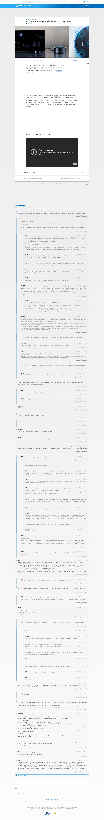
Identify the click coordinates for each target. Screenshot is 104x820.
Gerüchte (52, 183)
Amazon (43, 183)
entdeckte (56, 95)
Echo (47, 183)
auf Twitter (59, 70)
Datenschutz (65, 810)
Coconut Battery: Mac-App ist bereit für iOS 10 (70, 178)
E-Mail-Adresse (18, 793)
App (85, 2)
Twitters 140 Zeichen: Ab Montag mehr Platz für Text (33, 178)
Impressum (58, 810)
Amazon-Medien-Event (56, 65)
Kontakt (88, 2)
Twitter (61, 183)
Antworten (84, 231)
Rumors (56, 183)
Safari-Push (71, 810)
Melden (78, 231)
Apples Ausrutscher (57, 97)
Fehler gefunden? (82, 172)
